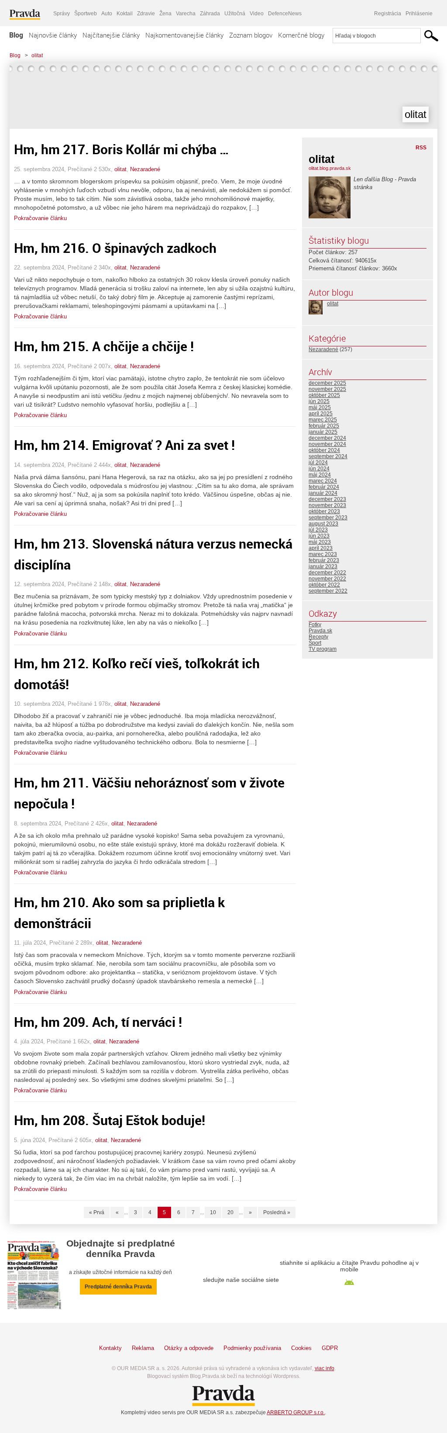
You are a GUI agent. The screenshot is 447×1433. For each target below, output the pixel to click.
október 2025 (324, 395)
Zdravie (146, 13)
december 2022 (327, 573)
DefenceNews (285, 13)
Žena (165, 13)
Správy (61, 13)
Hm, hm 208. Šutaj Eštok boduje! (109, 1120)
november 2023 (327, 505)
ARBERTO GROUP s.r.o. (296, 1412)
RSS (421, 148)
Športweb (85, 13)
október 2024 (324, 450)
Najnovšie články (53, 35)
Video (257, 13)
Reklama (143, 1348)
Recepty (318, 637)
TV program (323, 649)
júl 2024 (318, 462)
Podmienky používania (252, 1348)
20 (230, 1212)
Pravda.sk (320, 631)
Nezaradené (145, 169)
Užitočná (234, 13)
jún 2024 (319, 469)
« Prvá (96, 1212)
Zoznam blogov (250, 35)
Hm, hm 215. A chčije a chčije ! (104, 346)
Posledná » (276, 1212)
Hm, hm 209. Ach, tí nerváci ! (98, 1022)
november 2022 (327, 579)
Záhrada (210, 13)
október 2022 (324, 585)
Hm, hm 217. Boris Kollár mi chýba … (121, 149)
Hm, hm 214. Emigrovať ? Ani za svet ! (124, 445)
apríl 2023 (321, 548)
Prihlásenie (419, 13)
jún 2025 (319, 401)
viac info (324, 1368)
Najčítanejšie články (111, 35)
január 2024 (323, 493)
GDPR (330, 1348)
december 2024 (327, 438)
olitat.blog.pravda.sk (330, 168)
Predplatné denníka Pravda (118, 1287)
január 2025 (323, 432)
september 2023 (328, 517)
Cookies (301, 1348)
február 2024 (324, 487)
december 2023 (327, 499)
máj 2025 (320, 407)
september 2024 (328, 456)
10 (213, 1212)
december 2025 (327, 383)
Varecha (186, 13)
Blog (16, 35)
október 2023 (324, 511)
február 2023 (324, 560)
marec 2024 (323, 481)
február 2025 (324, 426)
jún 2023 (319, 536)
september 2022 (328, 591)
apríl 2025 (321, 414)
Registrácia (387, 13)
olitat (37, 55)
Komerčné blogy (301, 35)
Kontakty (110, 1348)
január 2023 (323, 566)
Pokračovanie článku (40, 218)
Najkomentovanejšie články (184, 35)
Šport (315, 643)
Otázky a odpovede (188, 1348)
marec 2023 (323, 554)
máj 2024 (320, 475)
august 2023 (323, 524)
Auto (106, 13)
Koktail (125, 13)
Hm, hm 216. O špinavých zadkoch (115, 248)
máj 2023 (320, 542)
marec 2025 (323, 420)
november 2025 (327, 389)
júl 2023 (318, 530)
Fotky (315, 625)
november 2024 (327, 444)
